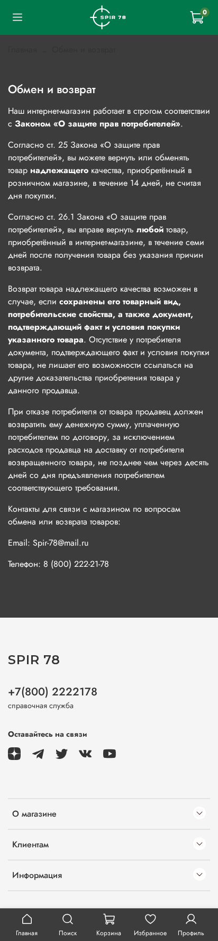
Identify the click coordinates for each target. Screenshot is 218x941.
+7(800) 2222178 (52, 692)
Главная (22, 49)
